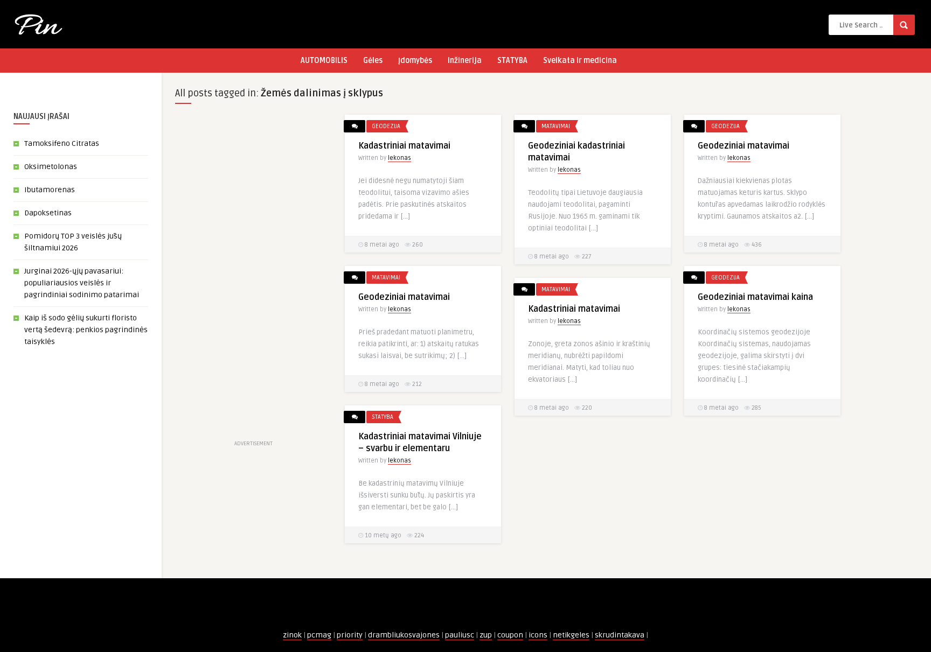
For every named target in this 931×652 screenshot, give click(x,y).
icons (538, 635)
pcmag (319, 635)
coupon (510, 635)
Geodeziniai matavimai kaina (755, 297)
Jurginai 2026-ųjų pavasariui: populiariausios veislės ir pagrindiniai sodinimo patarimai (81, 283)
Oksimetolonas (50, 166)
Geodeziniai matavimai (743, 146)
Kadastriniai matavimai (404, 146)
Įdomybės (415, 60)
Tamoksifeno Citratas (61, 143)
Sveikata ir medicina (580, 60)
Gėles (373, 60)
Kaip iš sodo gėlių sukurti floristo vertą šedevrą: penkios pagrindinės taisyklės (86, 329)
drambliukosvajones (404, 635)
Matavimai (555, 126)
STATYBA (512, 60)
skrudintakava (619, 635)
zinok (292, 635)
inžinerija (465, 60)
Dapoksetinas (48, 213)
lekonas (399, 158)
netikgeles (571, 635)
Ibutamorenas (49, 189)
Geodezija (386, 126)
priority (350, 635)
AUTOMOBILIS (324, 60)
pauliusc (459, 635)
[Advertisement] (253, 276)
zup (486, 635)
